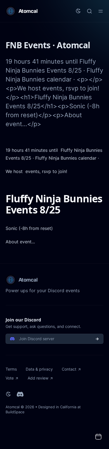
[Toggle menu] (100, 11)
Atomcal (13, 407)
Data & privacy (39, 369)
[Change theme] (78, 11)
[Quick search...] (89, 11)
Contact (69, 369)
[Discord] (20, 394)
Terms (11, 369)
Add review (38, 378)
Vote (10, 378)
